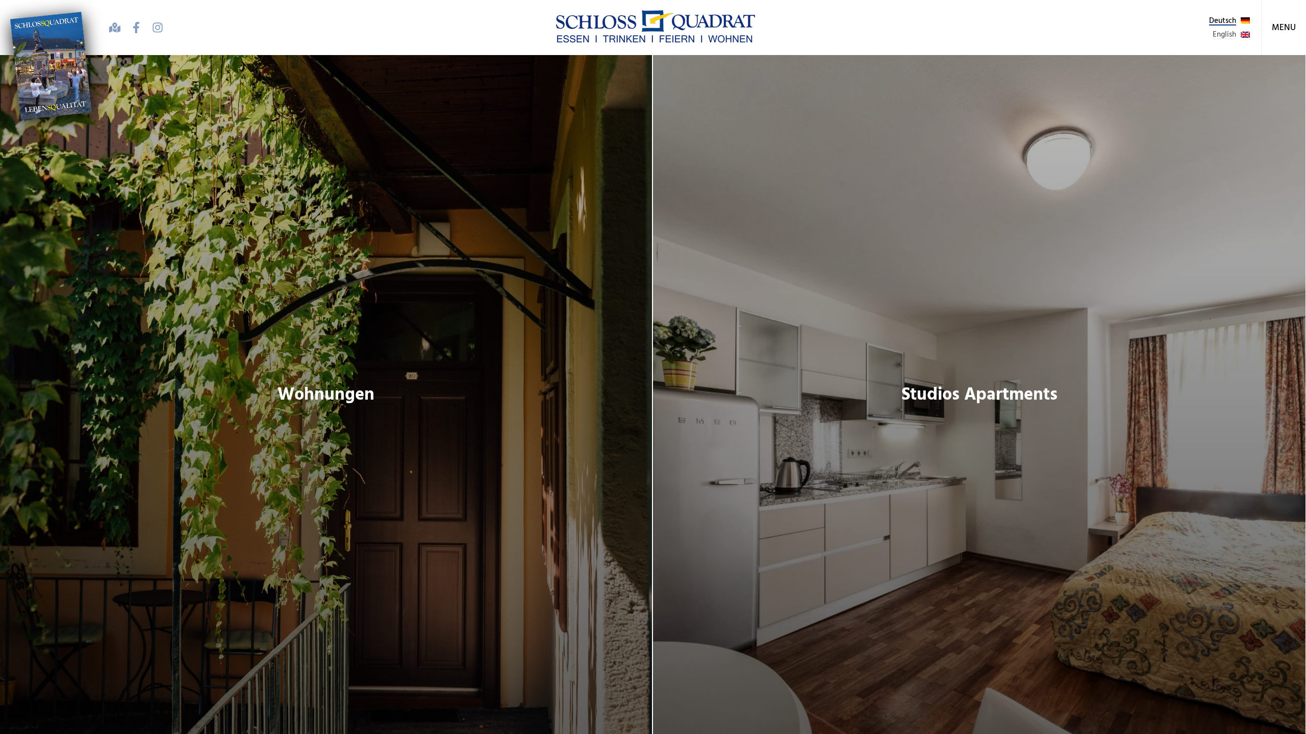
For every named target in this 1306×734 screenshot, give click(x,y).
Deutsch (1222, 21)
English (1224, 34)
